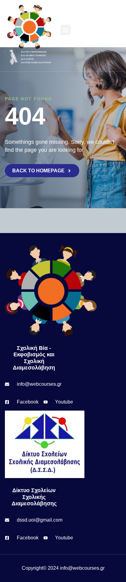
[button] (66, 30)
